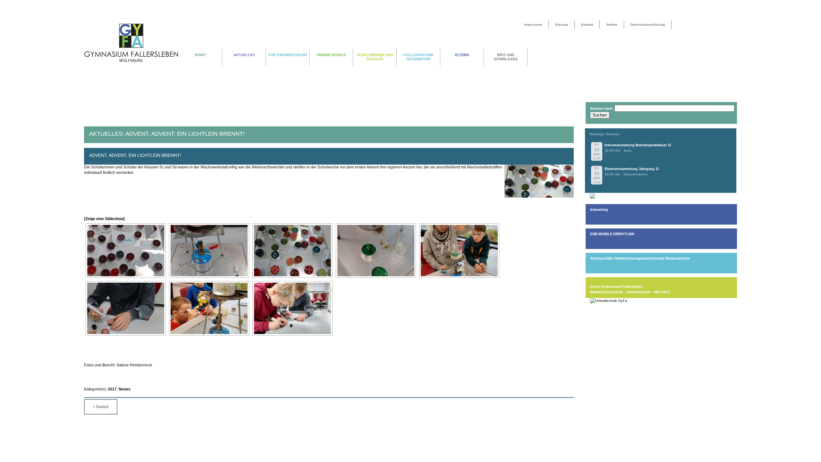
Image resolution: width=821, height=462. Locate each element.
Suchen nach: (602, 108)
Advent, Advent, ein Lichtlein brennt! (135, 155)
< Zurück (101, 407)
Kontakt (587, 24)
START (200, 55)
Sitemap (561, 24)
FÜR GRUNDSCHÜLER (287, 55)
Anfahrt (611, 24)
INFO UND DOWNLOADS (506, 57)
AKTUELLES (244, 55)
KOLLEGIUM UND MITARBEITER (418, 57)
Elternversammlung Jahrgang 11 (632, 169)
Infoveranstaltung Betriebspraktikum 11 (638, 145)
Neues (125, 389)
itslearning (599, 209)
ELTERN (462, 55)
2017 (112, 389)
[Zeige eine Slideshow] (104, 219)
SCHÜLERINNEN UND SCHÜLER (375, 57)
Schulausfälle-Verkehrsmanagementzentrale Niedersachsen (640, 258)
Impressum (533, 24)
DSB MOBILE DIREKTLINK (612, 234)
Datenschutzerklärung (648, 24)
